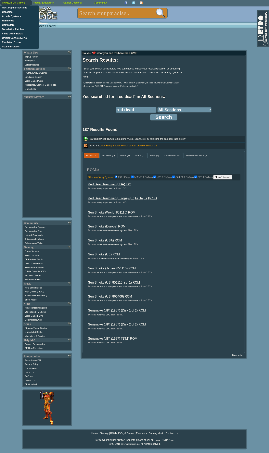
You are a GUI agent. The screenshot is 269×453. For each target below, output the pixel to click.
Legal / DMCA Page (164, 440)
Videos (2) (125, 155)
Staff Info (29, 376)
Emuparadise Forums (35, 227)
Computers (8, 25)
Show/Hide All (222, 177)
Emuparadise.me (131, 444)
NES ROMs (164, 177)
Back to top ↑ (238, 355)
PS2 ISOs (124, 177)
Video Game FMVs (34, 316)
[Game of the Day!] (262, 28)
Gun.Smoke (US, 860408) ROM (110, 296)
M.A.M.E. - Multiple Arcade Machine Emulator (118, 216)
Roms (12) (91, 155)
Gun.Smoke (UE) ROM (104, 254)
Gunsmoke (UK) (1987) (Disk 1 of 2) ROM (117, 310)
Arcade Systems (11, 16)
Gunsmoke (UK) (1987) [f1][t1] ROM (112, 338)
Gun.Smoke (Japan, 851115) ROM (112, 268)
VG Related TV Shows (35, 312)
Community (100, 2)
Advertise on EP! (33, 360)
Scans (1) (140, 155)
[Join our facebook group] (126, 3)
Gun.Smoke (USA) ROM (105, 240)
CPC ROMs (205, 177)
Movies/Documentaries (36, 308)
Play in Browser (11, 46)
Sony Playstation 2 (106, 188)
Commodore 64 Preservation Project (114, 258)
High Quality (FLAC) (34, 291)
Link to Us (29, 372)
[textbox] (122, 13)
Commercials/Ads (33, 320)
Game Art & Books (34, 332)
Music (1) (154, 155)
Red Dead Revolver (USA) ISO (109, 184)
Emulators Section (33, 77)
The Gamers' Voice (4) (197, 155)
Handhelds (8, 20)
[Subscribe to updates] (141, 3)
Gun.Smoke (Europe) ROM (106, 226)
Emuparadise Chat (34, 231)
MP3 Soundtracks (33, 288)
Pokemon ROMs (33, 279)
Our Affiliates (31, 368)
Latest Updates (32, 65)
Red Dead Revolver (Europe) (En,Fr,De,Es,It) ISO (122, 198)
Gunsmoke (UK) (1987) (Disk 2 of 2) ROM (117, 324)
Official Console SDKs (14, 38)
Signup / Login (31, 56)
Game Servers (32, 251)
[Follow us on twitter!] (133, 3)
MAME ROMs (143, 177)
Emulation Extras (11, 42)
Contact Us (30, 380)
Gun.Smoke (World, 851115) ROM (111, 212)
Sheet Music (31, 300)
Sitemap (104, 433)
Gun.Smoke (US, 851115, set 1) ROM (114, 282)
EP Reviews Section (34, 259)
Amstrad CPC (103, 314)
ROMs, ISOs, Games (13, 2)
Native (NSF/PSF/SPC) (36, 295)
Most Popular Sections (14, 7)
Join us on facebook (34, 239)
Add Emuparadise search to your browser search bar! (129, 145)
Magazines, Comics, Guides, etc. (41, 85)
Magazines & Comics (35, 336)
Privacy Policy (31, 364)
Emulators (141, 433)
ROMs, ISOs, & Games (36, 73)
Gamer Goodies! (72, 2)
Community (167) (172, 155)
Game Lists (30, 89)
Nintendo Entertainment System (112, 230)
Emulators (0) (108, 155)
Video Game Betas (12, 33)
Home (94, 433)
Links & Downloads (34, 235)
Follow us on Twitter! (34, 243)
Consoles (7, 12)
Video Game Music (34, 81)
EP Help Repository (34, 348)
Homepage (30, 60)
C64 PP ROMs (184, 177)
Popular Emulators (43, 2)
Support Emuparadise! (35, 344)
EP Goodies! (31, 384)
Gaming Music (156, 433)
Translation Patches (13, 29)
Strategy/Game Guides (36, 328)
